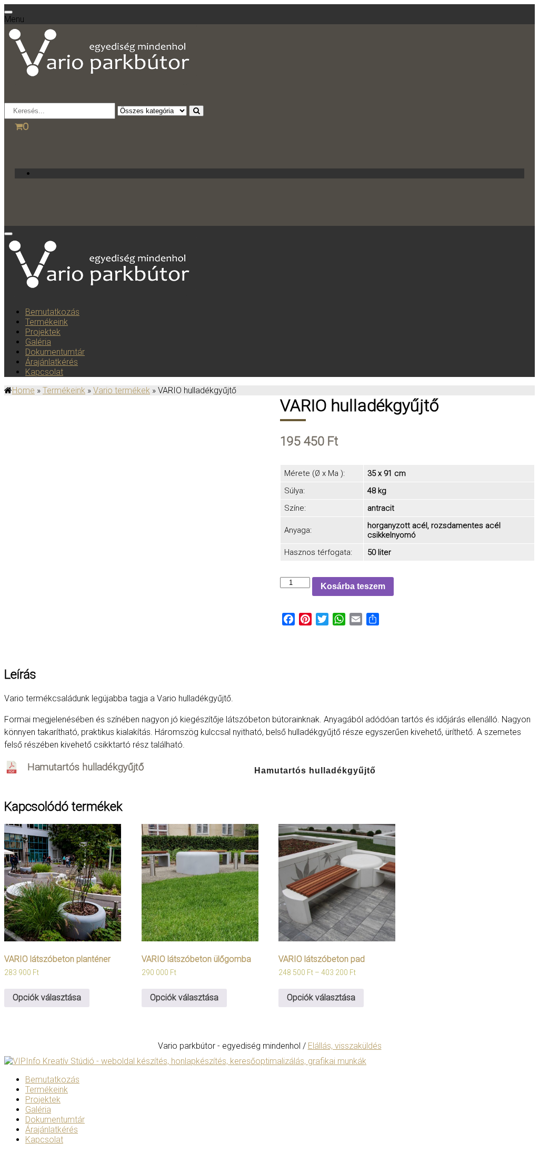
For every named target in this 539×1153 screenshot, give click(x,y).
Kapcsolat (44, 372)
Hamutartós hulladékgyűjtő (85, 767)
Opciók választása (47, 997)
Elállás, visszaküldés (345, 1046)
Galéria (38, 342)
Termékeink (46, 322)
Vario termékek (121, 390)
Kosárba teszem (353, 586)
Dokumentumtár (55, 352)
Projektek (43, 332)
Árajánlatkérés (51, 362)
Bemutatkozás (52, 312)
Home (23, 390)
